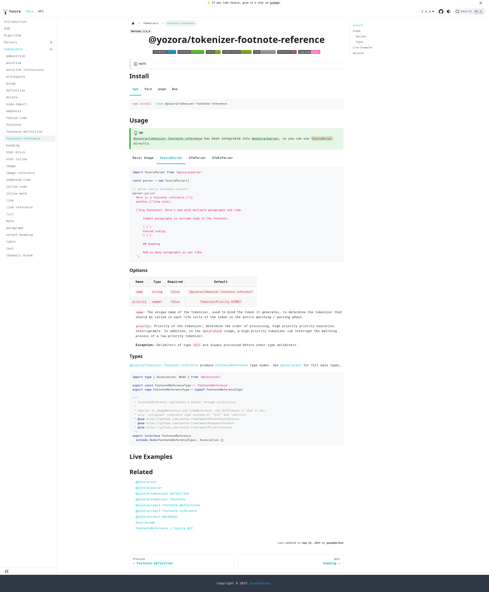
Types (360, 41)
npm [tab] (135, 89)
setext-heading (19, 235)
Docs (30, 11)
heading (12, 145)
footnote (13, 125)
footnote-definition (24, 131)
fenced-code (16, 118)
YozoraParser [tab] (171, 158)
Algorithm (12, 35)
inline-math (16, 193)
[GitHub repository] (441, 11)
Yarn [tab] (148, 89)
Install (358, 25)
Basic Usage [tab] (143, 158)
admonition (15, 56)
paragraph (14, 228)
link (10, 200)
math (10, 221)
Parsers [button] (10, 42)
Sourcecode (145, 522)
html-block (15, 152)
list (10, 214)
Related (358, 53)
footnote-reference (23, 138)
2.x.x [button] (426, 11)
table (11, 241)
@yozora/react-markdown (157, 516)
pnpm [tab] (162, 89)
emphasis (13, 111)
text (10, 248)
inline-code (16, 186)
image (11, 166)
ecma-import (16, 104)
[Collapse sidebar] (28, 571)
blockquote (15, 76)
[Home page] (133, 23)
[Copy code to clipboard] (339, 103)
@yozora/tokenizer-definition (162, 493)
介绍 (7, 28)
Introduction (15, 21)
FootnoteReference (231, 365)
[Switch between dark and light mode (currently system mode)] (449, 11)
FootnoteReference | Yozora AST (164, 528)
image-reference (20, 173)
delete (12, 97)
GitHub (274, 2)
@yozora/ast (290, 365)
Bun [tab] (175, 89)
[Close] (484, 3)
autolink (13, 63)
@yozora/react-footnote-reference (166, 511)
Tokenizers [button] (13, 49)
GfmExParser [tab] (222, 158)
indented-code (18, 180)
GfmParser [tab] (197, 158)
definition (15, 90)
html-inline (16, 159)
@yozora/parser (265, 138)
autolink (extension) (25, 70)
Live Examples (363, 47)
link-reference (19, 207)
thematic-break (19, 255)
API (41, 11)
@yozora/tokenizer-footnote (160, 499)
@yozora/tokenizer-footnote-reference (168, 138)
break (11, 83)
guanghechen (259, 583)
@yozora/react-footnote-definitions (168, 505)
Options (361, 36)
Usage (356, 30)
